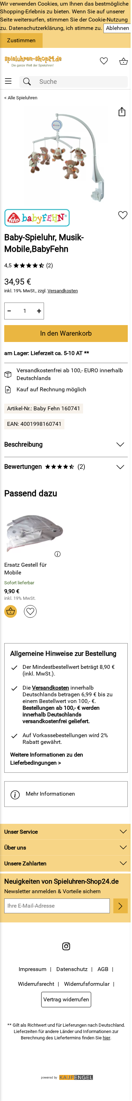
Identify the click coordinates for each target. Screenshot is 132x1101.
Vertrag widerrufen (66, 999)
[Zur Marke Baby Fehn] (37, 217)
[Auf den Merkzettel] (123, 215)
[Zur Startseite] (33, 61)
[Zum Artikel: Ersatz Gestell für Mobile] (34, 531)
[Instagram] (66, 946)
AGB (103, 969)
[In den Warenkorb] (10, 611)
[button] (121, 112)
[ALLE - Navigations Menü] (8, 81)
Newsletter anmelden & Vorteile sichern (52, 891)
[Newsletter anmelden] (120, 905)
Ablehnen (117, 28)
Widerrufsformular (86, 984)
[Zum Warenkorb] (123, 61)
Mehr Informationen (50, 793)
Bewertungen (44, 466)
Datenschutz (72, 969)
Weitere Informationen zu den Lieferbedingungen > (46, 758)
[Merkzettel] (104, 61)
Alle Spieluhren (22, 97)
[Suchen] (29, 82)
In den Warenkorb (66, 333)
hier (106, 1037)
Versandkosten (63, 290)
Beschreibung (23, 444)
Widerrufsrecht (36, 984)
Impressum (32, 969)
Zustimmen (21, 40)
